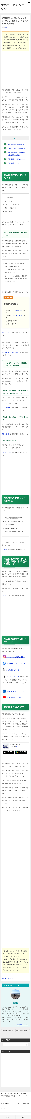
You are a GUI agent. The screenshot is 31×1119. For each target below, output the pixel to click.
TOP (10, 1093)
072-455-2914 (17, 315)
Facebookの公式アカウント (15, 663)
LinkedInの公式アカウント (15, 691)
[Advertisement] (15, 70)
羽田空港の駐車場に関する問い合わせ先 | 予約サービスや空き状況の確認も (9, 1030)
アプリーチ (18, 746)
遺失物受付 (5, 434)
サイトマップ (5, 1108)
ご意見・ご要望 (7, 452)
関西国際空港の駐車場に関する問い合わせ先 (23, 1030)
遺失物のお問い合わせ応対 (10, 352)
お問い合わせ (6, 332)
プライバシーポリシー (23, 1103)
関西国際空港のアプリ (14, 163)
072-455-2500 (17, 310)
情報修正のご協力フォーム (10, 978)
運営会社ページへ (22, 1024)
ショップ (4, 595)
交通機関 (4, 27)
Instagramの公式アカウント (15, 657)
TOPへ (23, 1117)
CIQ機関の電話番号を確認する (16, 148)
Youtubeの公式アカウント (15, 697)
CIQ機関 (4, 549)
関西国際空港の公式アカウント (16, 159)
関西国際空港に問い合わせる (16, 144)
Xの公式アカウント (12, 670)
